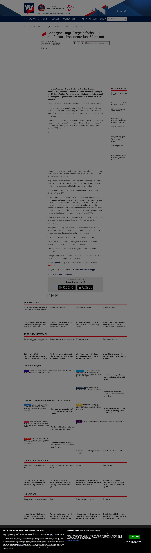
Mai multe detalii (49, 535)
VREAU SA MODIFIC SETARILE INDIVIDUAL (134, 542)
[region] (75, 540)
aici (20, 544)
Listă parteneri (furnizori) (73, 540)
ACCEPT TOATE (135, 536)
